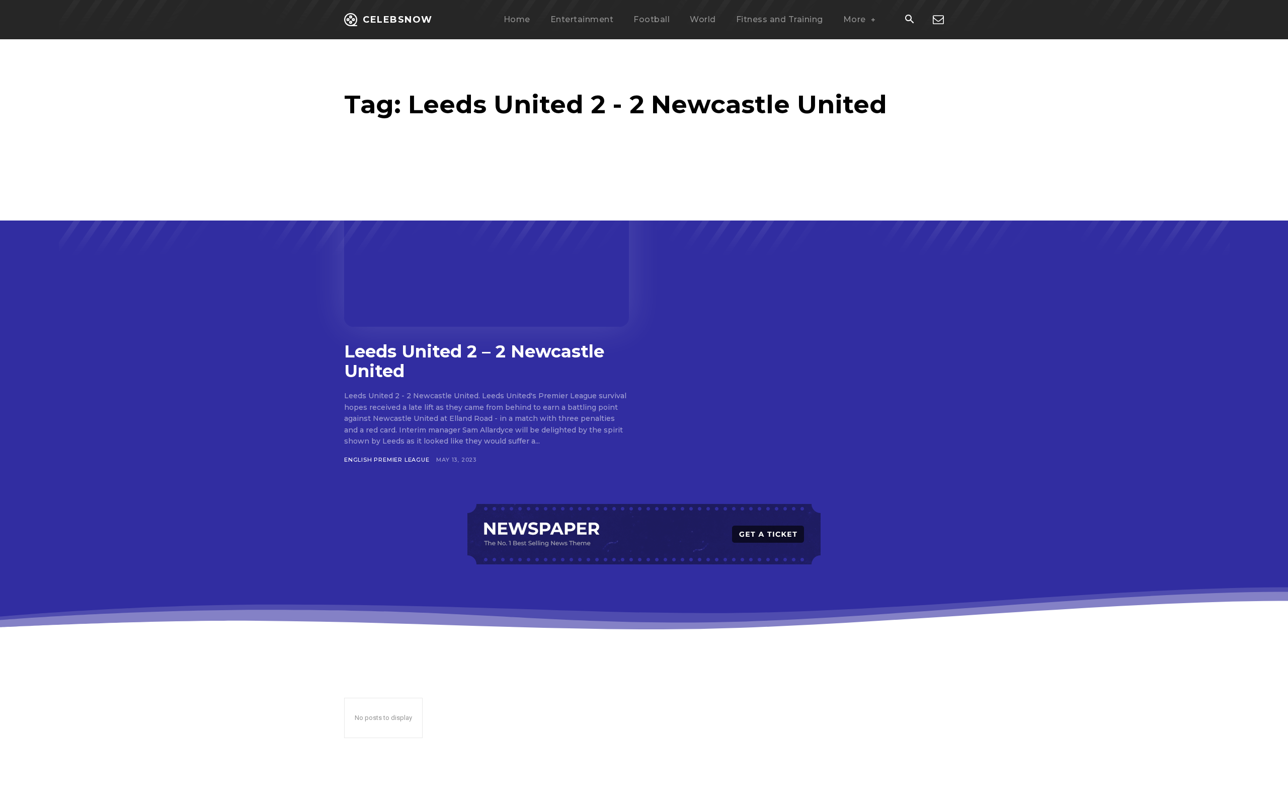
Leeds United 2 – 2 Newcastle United (474, 361)
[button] (909, 20)
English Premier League (387, 459)
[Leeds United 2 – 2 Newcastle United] (486, 248)
